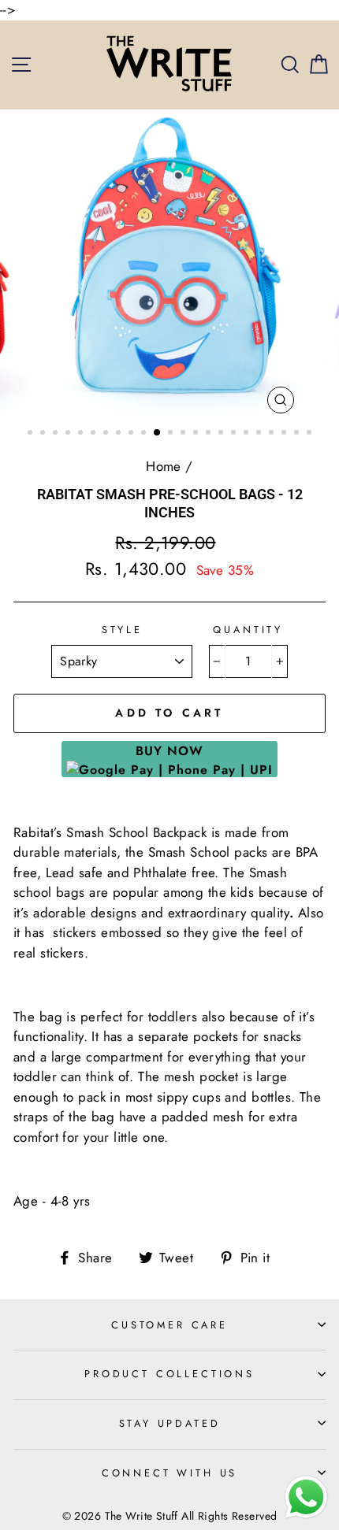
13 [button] (184, 434)
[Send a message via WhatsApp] (306, 1497)
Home (163, 466)
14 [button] (197, 434)
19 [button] (260, 434)
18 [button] (247, 434)
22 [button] (298, 434)
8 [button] (120, 434)
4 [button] (69, 434)
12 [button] (172, 434)
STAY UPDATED (170, 1423)
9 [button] (132, 434)
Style (122, 629)
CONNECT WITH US (169, 1472)
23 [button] (311, 434)
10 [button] (145, 434)
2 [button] (44, 434)
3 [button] (57, 434)
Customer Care (169, 1324)
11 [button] (158, 433)
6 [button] (95, 434)
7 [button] (107, 434)
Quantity (248, 629)
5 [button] (82, 434)
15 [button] (210, 434)
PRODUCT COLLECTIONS (169, 1373)
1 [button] (31, 434)
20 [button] (273, 434)
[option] (169, 265)
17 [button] (235, 434)
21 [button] (285, 434)
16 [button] (222, 434)
